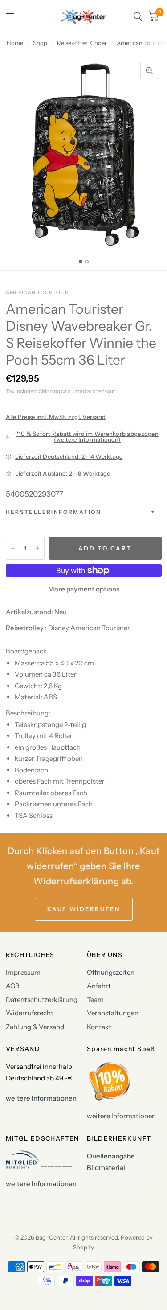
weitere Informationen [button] (41, 1098)
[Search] (137, 16)
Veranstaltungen (112, 1013)
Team (95, 999)
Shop (40, 42)
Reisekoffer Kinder (82, 42)
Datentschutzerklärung (41, 999)
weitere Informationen (121, 1116)
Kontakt (99, 1027)
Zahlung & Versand (35, 1027)
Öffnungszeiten (110, 972)
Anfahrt (99, 985)
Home (15, 42)
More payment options (83, 589)
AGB (13, 985)
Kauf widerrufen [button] (83, 908)
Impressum (23, 972)
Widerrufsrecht (29, 1013)
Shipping (49, 391)
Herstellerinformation (54, 512)
